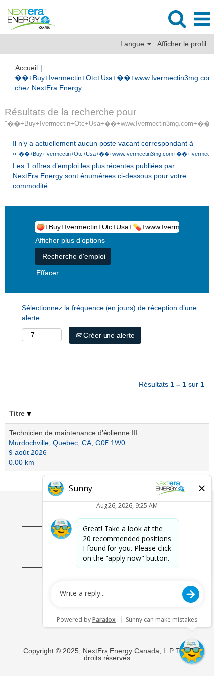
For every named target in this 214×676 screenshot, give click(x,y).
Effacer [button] (47, 273)
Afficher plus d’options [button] (70, 240)
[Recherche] (176, 18)
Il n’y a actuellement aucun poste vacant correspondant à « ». (107, 148)
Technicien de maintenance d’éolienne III (73, 433)
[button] (201, 19)
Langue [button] (133, 44)
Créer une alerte (108, 335)
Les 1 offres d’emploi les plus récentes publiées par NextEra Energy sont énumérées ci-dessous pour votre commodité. (99, 176)
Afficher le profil (181, 44)
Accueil (26, 68)
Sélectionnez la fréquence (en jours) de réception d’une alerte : (109, 313)
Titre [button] (18, 413)
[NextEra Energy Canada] (27, 18)
